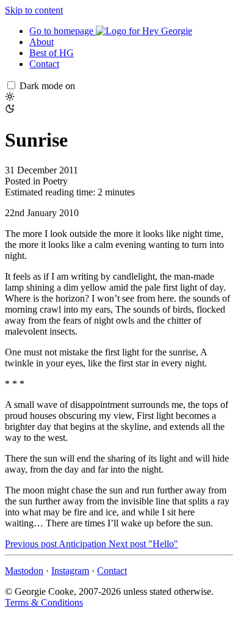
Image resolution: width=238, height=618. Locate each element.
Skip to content (34, 10)
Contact (44, 64)
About (41, 42)
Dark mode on (47, 86)
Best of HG (51, 53)
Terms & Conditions (44, 602)
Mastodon (24, 570)
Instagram (70, 570)
